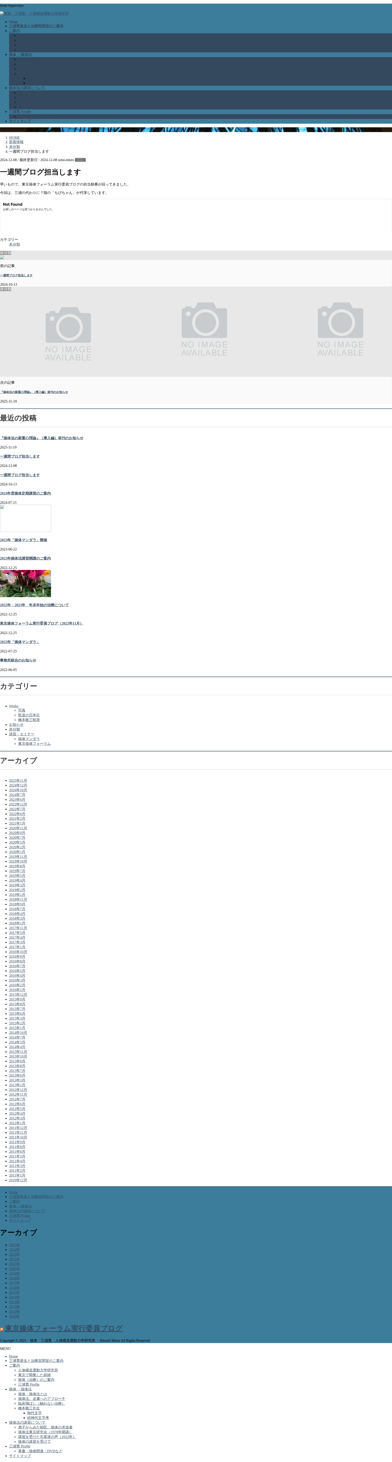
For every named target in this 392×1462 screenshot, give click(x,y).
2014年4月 (17, 1047)
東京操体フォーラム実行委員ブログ (64, 1328)
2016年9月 (17, 956)
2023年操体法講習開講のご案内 (25, 558)
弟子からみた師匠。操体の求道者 (45, 92)
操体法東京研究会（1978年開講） (45, 97)
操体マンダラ (29, 739)
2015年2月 (17, 1023)
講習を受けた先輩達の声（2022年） (47, 102)
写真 (21, 710)
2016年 (14, 1288)
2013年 (14, 1302)
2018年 (14, 1278)
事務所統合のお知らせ (18, 660)
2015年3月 (17, 1018)
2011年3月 (17, 1166)
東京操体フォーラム (34, 743)
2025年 (14, 1245)
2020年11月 (18, 828)
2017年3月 (17, 942)
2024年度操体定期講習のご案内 (25, 493)
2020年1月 (17, 852)
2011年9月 (17, 1142)
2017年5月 (17, 933)
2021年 (14, 1264)
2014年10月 (18, 1033)
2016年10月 (18, 952)
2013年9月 (17, 1061)
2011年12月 (18, 1128)
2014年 (14, 1297)
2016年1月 (17, 990)
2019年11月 (18, 857)
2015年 (14, 1292)
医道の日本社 (29, 715)
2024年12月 (18, 785)
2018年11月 (18, 899)
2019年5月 (17, 876)
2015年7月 (17, 1009)
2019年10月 (18, 861)
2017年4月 (17, 937)
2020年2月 (17, 847)
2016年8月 (17, 961)
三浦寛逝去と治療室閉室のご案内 (36, 1197)
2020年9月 (17, 833)
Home (13, 1192)
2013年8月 (17, 1066)
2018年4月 (17, 914)
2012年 (14, 1307)
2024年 (14, 1250)
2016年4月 (17, 975)
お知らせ (16, 724)
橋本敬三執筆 (29, 720)
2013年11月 (18, 1052)
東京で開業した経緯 (34, 40)
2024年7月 (17, 795)
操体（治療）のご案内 (36, 45)
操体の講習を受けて (34, 107)
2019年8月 (17, 866)
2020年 (14, 1269)
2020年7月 (17, 838)
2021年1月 (17, 823)
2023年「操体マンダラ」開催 (23, 540)
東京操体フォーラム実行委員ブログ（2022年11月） (41, 623)
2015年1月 (17, 1028)
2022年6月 (17, 814)
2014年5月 (17, 1042)
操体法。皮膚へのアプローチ (41, 64)
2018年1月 (17, 923)
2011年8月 (17, 1147)
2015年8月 (17, 1004)
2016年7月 (17, 966)
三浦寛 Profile (28, 50)
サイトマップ (20, 1220)
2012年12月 (18, 1090)
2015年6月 (17, 1014)
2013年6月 (17, 1075)
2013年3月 (17, 1080)
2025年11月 (18, 780)
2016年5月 (17, 971)
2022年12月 (18, 804)
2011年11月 (18, 1132)
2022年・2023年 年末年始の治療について (34, 605)
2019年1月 (17, 895)
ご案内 (14, 1201)
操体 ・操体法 (20, 1206)
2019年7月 (17, 871)
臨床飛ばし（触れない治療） (41, 69)
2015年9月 (17, 999)
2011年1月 (17, 1175)
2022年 (14, 1259)
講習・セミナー (21, 734)
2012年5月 (17, 1109)
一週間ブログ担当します (16, 275)
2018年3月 (17, 918)
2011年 (14, 1311)
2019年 (14, 1273)
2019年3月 (17, 885)
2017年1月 (17, 947)
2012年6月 (17, 1104)
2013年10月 (18, 1056)
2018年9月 (17, 904)
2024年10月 (18, 790)
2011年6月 (17, 1151)
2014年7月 (17, 1037)
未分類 (80, 160)
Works (13, 706)
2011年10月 (18, 1137)
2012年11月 (18, 1094)
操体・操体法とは (32, 59)
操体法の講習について (27, 1211)
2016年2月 (17, 985)
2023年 (14, 1254)
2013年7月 (17, 1071)
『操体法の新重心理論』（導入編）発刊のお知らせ (34, 392)
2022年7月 (17, 809)
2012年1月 (17, 1123)
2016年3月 (17, 980)
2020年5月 (17, 842)
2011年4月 (17, 1161)
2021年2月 (17, 818)
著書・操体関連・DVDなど (40, 116)
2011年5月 (17, 1156)
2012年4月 (17, 1113)
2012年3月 (17, 1118)
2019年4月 (17, 880)
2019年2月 (17, 890)
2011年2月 (17, 1170)
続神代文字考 (38, 83)
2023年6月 (17, 799)
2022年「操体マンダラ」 (20, 642)
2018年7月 (17, 909)
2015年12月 (18, 994)
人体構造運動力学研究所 (38, 35)
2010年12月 (18, 1180)
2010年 (14, 1316)
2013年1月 (17, 1085)
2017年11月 (18, 928)
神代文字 (34, 78)
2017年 (14, 1283)
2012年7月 (17, 1099)
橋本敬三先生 (29, 73)
